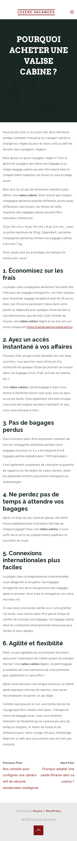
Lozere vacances (36, 12)
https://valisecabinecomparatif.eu (50, 327)
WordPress (53, 811)
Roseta (37, 811)
